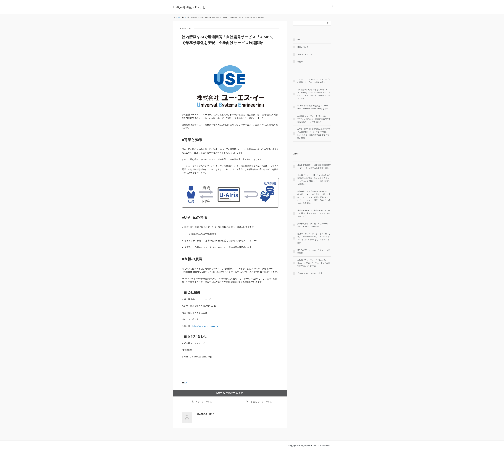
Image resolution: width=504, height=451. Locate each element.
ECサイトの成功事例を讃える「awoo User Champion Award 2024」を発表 (312, 107)
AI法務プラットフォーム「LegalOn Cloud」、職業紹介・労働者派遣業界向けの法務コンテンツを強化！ (313, 119)
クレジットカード (304, 54)
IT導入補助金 (302, 47)
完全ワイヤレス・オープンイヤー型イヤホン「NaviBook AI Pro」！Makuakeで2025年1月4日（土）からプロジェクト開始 (313, 238)
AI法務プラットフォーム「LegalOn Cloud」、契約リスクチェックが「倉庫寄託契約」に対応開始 (313, 263)
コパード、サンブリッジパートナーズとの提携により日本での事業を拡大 (313, 80)
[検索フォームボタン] (328, 23)
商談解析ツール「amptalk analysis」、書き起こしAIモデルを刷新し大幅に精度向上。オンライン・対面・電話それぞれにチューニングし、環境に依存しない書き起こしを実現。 (313, 197)
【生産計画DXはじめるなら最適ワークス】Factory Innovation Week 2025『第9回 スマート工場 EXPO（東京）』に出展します (313, 94)
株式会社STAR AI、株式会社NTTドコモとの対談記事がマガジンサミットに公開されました (313, 213)
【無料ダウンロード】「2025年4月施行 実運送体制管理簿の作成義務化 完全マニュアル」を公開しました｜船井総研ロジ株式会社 (313, 179)
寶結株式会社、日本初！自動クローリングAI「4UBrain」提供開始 (313, 225)
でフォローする (204, 401)
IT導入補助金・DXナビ (189, 7)
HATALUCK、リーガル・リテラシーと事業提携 (314, 251)
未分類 (300, 62)
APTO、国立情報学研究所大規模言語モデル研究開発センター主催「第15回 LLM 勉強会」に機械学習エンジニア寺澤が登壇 (313, 133)
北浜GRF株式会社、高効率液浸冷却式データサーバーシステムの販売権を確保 (314, 166)
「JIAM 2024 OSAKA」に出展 (309, 273)
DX (185, 383)
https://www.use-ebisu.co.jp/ (205, 326)
